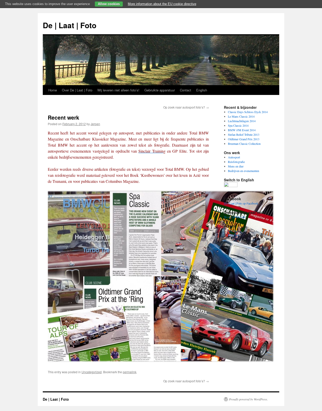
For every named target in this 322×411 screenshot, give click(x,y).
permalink (129, 372)
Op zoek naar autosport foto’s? (186, 107)
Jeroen (95, 124)
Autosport (234, 157)
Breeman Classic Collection (244, 144)
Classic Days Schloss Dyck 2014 (248, 112)
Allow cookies (109, 4)
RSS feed (233, 235)
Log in (232, 230)
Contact (185, 90)
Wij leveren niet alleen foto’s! (118, 90)
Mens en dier (236, 166)
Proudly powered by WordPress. (248, 399)
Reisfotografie (236, 162)
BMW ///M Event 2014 (242, 130)
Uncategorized (92, 372)
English (201, 90)
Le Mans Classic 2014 (241, 116)
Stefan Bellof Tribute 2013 (243, 134)
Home (52, 90)
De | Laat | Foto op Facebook (241, 203)
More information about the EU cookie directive (162, 4)
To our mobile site (234, 217)
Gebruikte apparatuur (159, 90)
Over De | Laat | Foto (77, 90)
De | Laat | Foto (69, 25)
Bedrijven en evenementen (243, 171)
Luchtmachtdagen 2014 (242, 121)
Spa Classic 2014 (238, 125)
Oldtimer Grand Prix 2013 (243, 139)
